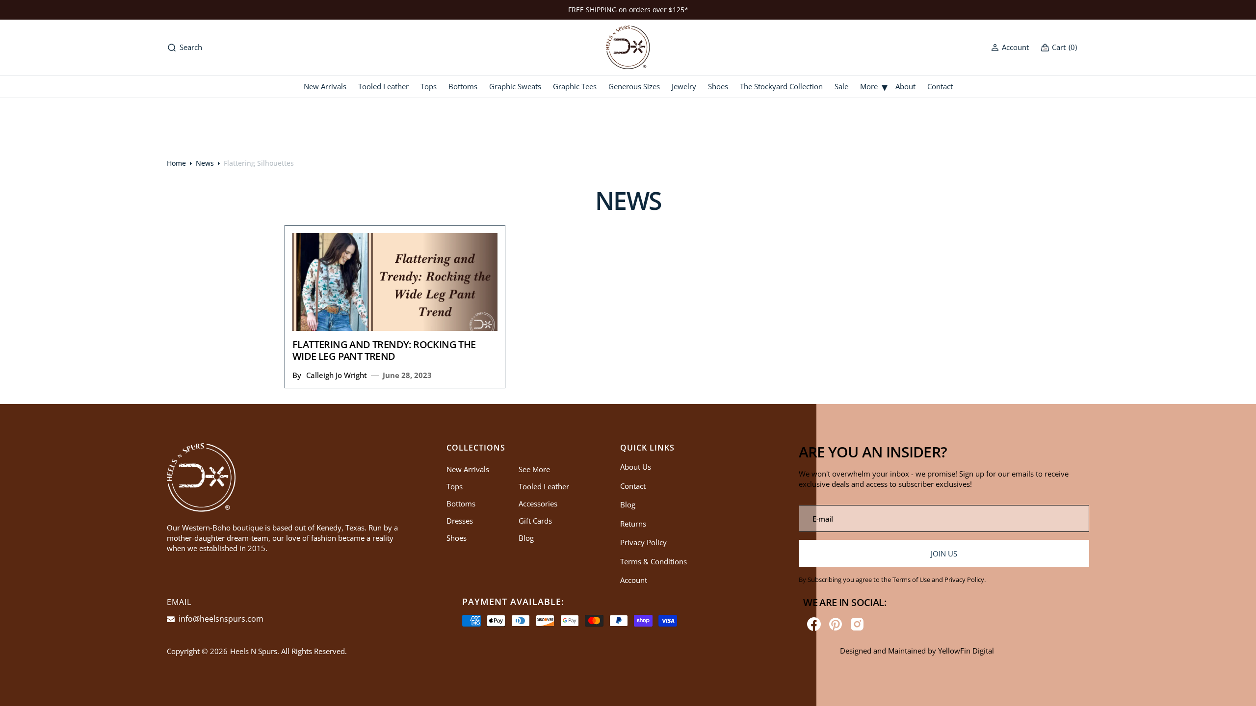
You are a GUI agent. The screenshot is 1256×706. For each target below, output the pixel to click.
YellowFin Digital (966, 651)
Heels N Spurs (253, 651)
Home (176, 163)
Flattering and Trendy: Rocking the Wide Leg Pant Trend (384, 350)
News (205, 163)
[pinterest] (835, 624)
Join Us (944, 553)
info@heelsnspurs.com (220, 618)
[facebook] (814, 624)
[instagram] (857, 624)
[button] (1010, 47)
